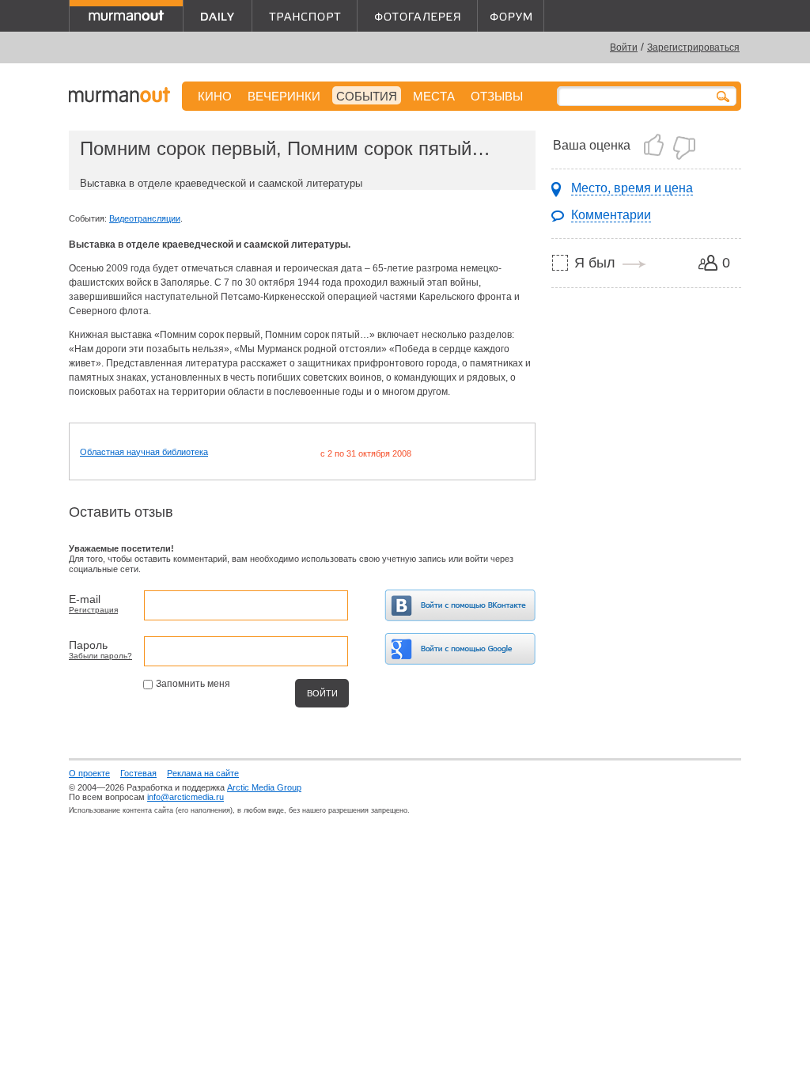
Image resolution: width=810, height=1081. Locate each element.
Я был (594, 263)
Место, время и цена (632, 188)
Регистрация (93, 609)
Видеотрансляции (144, 218)
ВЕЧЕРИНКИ (284, 96)
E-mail (84, 599)
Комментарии (611, 215)
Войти (624, 47)
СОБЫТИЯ (366, 96)
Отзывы (497, 96)
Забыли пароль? (100, 655)
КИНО (215, 96)
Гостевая (138, 773)
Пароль (88, 645)
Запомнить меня (193, 683)
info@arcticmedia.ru (185, 797)
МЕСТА (434, 96)
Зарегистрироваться (693, 47)
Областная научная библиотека (144, 452)
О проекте (89, 773)
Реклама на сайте (203, 773)
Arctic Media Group (264, 787)
